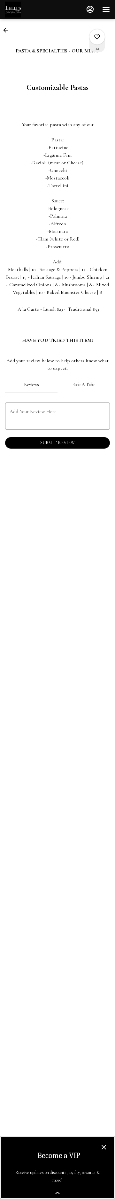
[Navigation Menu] (106, 9)
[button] (7, 30)
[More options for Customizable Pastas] (97, 36)
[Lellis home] (34, 9)
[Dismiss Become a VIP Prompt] (103, 1147)
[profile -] (90, 9)
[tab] (31, 384)
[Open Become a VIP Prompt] (57, 1193)
